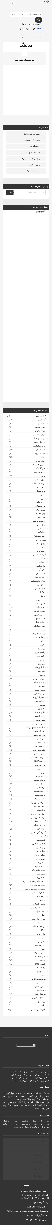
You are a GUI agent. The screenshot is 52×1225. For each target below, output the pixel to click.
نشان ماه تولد (40, 953)
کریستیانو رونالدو (38, 817)
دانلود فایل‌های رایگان (31, 134)
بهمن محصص (40, 513)
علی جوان (41, 739)
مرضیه (43, 900)
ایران (43, 476)
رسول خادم (41, 637)
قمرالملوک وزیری (38, 802)
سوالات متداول (38, 1162)
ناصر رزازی (41, 949)
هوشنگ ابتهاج (40, 994)
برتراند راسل (40, 502)
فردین (43, 772)
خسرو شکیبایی (39, 626)
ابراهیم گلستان (39, 434)
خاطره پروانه (40, 622)
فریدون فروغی (39, 791)
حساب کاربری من (32, 140)
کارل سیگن (41, 810)
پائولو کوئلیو (41, 532)
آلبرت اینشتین (40, 427)
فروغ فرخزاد (40, 784)
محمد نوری (41, 877)
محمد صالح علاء (39, 870)
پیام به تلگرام (34, 165)
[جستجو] (38, 20)
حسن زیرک (41, 600)
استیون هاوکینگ (39, 465)
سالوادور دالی (40, 667)
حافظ (43, 596)
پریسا (43, 547)
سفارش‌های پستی (32, 152)
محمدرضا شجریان (38, 885)
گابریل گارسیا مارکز (37, 832)
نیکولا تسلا (41, 968)
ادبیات (43, 457)
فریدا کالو (42, 787)
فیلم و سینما (40, 799)
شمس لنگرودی (39, 697)
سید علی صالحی (39, 682)
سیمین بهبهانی (40, 690)
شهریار (43, 705)
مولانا (43, 930)
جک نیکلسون (40, 566)
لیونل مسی (41, 851)
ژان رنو (43, 660)
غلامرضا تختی (40, 754)
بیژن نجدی (41, 525)
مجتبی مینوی (40, 866)
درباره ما (40, 1148)
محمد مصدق (40, 874)
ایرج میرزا (41, 491)
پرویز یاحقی (41, 540)
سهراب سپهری (39, 679)
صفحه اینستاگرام (33, 171)
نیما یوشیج (41, 971)
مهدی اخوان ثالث (38, 919)
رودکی (43, 641)
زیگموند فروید (40, 652)
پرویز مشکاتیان (39, 536)
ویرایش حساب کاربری (31, 158)
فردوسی (42, 769)
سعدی (43, 675)
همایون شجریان (39, 986)
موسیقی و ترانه (39, 926)
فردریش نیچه (40, 765)
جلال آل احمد (40, 570)
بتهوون (43, 498)
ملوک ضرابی (40, 911)
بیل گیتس (42, 528)
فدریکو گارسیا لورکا (37, 757)
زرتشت (42, 645)
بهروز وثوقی (40, 510)
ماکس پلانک (41, 862)
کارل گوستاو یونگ (38, 814)
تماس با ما (39, 1155)
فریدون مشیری (39, 795)
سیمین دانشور (40, 694)
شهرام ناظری (40, 701)
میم (44, 938)
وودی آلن (42, 1001)
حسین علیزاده (40, 611)
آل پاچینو (42, 419)
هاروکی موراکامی (38, 979)
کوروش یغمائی (39, 825)
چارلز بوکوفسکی (38, 581)
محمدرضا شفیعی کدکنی (35, 889)
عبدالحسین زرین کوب (36, 727)
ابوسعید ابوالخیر (39, 446)
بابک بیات (42, 495)
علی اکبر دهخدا (39, 731)
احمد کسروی (40, 453)
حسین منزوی (40, 615)
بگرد (10, 192)
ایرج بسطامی (40, 480)
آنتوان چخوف (40, 431)
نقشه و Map (40, 964)
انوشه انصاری (40, 472)
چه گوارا (42, 592)
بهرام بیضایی (40, 506)
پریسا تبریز (41, 551)
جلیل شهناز (41, 573)
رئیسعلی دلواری (39, 633)
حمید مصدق (41, 618)
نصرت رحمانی (40, 956)
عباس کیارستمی (39, 716)
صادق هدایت (40, 712)
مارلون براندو (40, 855)
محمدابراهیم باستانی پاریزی (34, 881)
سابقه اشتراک (38, 1176)
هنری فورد (41, 990)
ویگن (43, 1005)
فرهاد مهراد (41, 776)
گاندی (43, 836)
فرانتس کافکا (40, 761)
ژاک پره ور (41, 656)
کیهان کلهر (41, 829)
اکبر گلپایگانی (40, 468)
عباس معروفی (39, 720)
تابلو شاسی (41, 416)
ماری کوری (41, 859)
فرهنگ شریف (40, 780)
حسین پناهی (40, 607)
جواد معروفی (40, 577)
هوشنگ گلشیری (39, 998)
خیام (44, 630)
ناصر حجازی (40, 945)
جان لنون (42, 562)
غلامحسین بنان (39, 750)
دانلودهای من (34, 146)
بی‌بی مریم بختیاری (38, 521)
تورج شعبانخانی (39, 555)
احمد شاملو (41, 450)
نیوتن (43, 975)
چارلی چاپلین (40, 588)
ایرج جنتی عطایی (38, 483)
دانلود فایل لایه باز (38, 1010)
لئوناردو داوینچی (39, 844)
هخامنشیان (41, 983)
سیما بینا (42, 686)
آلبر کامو (42, 423)
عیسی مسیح (40, 746)
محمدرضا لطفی (39, 893)
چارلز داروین (40, 585)
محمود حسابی (40, 896)
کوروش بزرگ (40, 821)
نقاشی (43, 960)
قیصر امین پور (40, 806)
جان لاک (42, 558)
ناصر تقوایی (41, 941)
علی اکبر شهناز (39, 735)
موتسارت (42, 923)
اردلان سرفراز (40, 461)
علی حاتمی (41, 742)
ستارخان (42, 671)
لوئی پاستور (41, 847)
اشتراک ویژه (39, 1169)
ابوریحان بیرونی (39, 442)
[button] (5, 4)
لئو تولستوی (41, 840)
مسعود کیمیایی (39, 904)
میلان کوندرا (40, 934)
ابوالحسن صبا (40, 438)
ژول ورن (42, 663)
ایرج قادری (41, 487)
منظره (43, 915)
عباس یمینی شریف (38, 724)
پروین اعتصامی (39, 543)
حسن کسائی (40, 603)
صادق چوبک (41, 709)
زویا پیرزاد (41, 648)
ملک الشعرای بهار (38, 908)
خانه (42, 1141)
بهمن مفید (41, 517)
